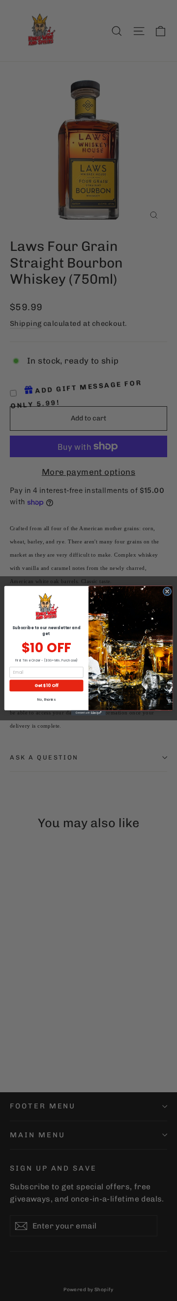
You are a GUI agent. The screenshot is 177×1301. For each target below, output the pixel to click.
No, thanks (46, 699)
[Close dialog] (167, 591)
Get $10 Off (46, 685)
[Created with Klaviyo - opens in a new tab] (88, 712)
